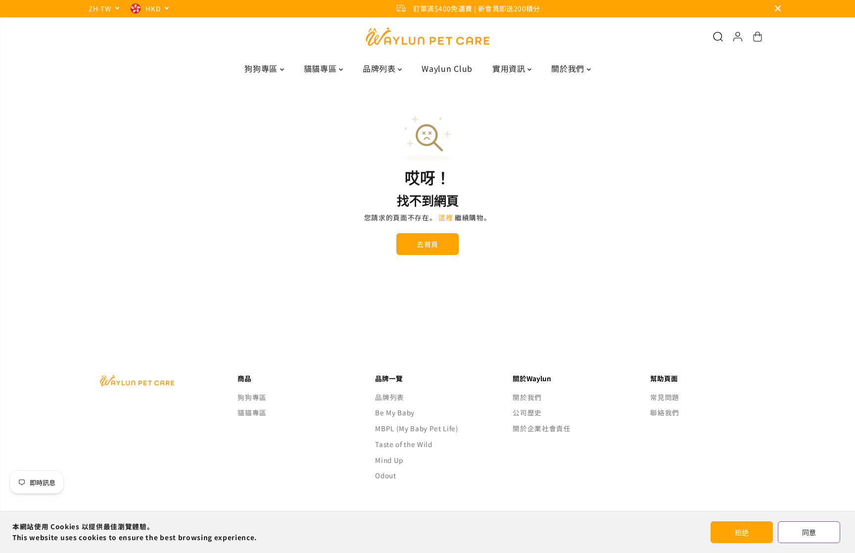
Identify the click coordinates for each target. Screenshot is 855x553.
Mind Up (389, 460)
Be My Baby (395, 412)
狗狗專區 (262, 68)
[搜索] (718, 37)
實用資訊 (509, 68)
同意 (809, 532)
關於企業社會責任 (541, 428)
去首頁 (427, 244)
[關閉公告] (777, 8)
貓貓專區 (321, 68)
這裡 (445, 217)
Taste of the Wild (403, 444)
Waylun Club (447, 68)
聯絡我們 (664, 412)
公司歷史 (527, 412)
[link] (152, 380)
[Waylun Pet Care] (427, 36)
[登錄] (738, 37)
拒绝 (742, 532)
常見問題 (664, 397)
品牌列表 (380, 68)
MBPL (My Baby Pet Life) (417, 428)
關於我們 (568, 68)
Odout (385, 475)
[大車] (757, 37)
